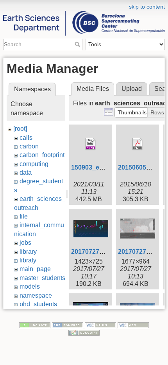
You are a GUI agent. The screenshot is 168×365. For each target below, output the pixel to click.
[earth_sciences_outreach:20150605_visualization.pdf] (137, 144)
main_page (35, 269)
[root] (20, 128)
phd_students (38, 304)
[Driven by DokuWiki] (84, 332)
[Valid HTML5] (100, 325)
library (28, 251)
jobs (25, 242)
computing (34, 164)
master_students (42, 278)
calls (26, 137)
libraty (28, 260)
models (30, 286)
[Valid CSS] (133, 325)
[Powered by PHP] (67, 325)
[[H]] (84, 5)
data (26, 172)
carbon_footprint (42, 155)
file (24, 216)
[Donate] (34, 325)
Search (78, 44)
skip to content (147, 7)
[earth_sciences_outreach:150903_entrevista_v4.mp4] (90, 144)
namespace (36, 295)
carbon (29, 146)
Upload (132, 88)
